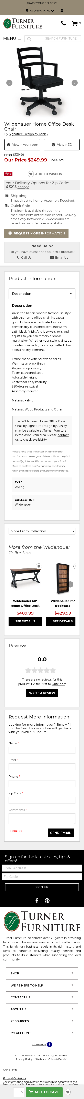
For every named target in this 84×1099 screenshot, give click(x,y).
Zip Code (16, 793)
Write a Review (42, 693)
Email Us (61, 257)
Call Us (25, 257)
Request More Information (39, 233)
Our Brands (11, 1069)
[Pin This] (8, 175)
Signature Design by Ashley (28, 134)
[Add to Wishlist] (68, 1092)
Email (13, 760)
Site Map (40, 1059)
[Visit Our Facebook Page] (37, 901)
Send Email (60, 833)
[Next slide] (70, 584)
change (23, 187)
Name (14, 743)
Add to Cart (46, 1092)
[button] (75, 83)
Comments (18, 810)
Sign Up (41, 887)
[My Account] (62, 11)
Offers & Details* (57, 1059)
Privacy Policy (24, 1059)
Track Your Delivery (42, 3)
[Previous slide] (14, 584)
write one (58, 684)
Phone (14, 777)
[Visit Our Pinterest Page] (47, 901)
